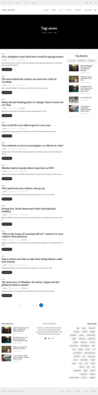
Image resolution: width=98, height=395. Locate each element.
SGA (88, 367)
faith (93, 345)
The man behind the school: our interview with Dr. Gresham (29, 80)
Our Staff (18, 3)
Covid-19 (92, 342)
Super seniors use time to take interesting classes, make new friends (32, 260)
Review (82, 367)
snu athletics (77, 370)
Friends (88, 349)
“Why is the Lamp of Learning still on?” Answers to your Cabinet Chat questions (32, 235)
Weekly (91, 60)
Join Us (26, 3)
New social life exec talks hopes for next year (26, 125)
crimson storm (74, 345)
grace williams (77, 353)
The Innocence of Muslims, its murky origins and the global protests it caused (31, 283)
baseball (92, 331)
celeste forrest (91, 335)
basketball (73, 335)
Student (93, 370)
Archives (34, 3)
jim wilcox (77, 356)
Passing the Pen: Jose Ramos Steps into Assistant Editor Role (86, 89)
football (80, 349)
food (74, 349)
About (10, 3)
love (84, 356)
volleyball (92, 377)
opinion (93, 363)
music (74, 363)
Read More (7, 69)
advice (84, 328)
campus (81, 335)
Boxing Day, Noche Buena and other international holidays (29, 210)
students (92, 374)
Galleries (88, 10)
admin (5, 60)
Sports (69, 10)
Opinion (78, 10)
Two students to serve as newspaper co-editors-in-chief (32, 145)
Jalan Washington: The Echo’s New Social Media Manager (86, 68)
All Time (72, 60)
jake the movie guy (90, 353)
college (75, 342)
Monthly (81, 60)
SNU (94, 367)
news (80, 363)
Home (3, 3)
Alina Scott (92, 328)
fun (94, 349)
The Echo (8, 10)
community (84, 342)
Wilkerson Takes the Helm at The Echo (86, 78)
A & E (61, 10)
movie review (83, 360)
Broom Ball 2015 (86, 97)
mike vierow (91, 356)
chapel (74, 338)
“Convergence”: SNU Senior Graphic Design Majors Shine (85, 108)
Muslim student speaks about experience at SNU (28, 168)
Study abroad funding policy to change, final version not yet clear (32, 104)
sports (85, 370)
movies (93, 360)
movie (75, 360)
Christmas (82, 338)
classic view (91, 338)
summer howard (74, 377)
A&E (78, 328)
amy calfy (76, 331)
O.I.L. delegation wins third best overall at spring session (33, 56)
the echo (84, 377)
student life (84, 374)
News (54, 10)
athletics (84, 331)
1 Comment (22, 108)
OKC (86, 363)
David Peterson (85, 345)
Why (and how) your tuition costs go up (23, 188)
